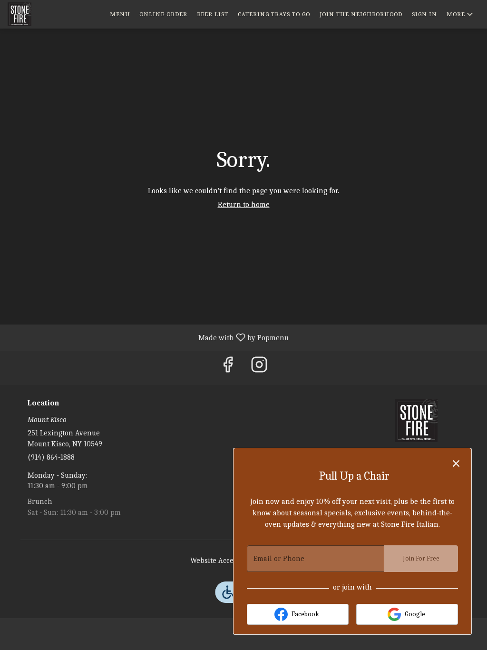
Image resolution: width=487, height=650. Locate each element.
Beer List (212, 14)
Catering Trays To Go (274, 14)
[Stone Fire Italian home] (50, 14)
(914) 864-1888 (51, 457)
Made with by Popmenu (148, 337)
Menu (120, 14)
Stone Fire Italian (416, 420)
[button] (460, 14)
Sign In (424, 14)
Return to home (244, 204)
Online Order (163, 14)
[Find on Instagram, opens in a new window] (259, 367)
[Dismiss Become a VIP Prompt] (456, 463)
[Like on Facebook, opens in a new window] (227, 367)
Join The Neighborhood (361, 14)
